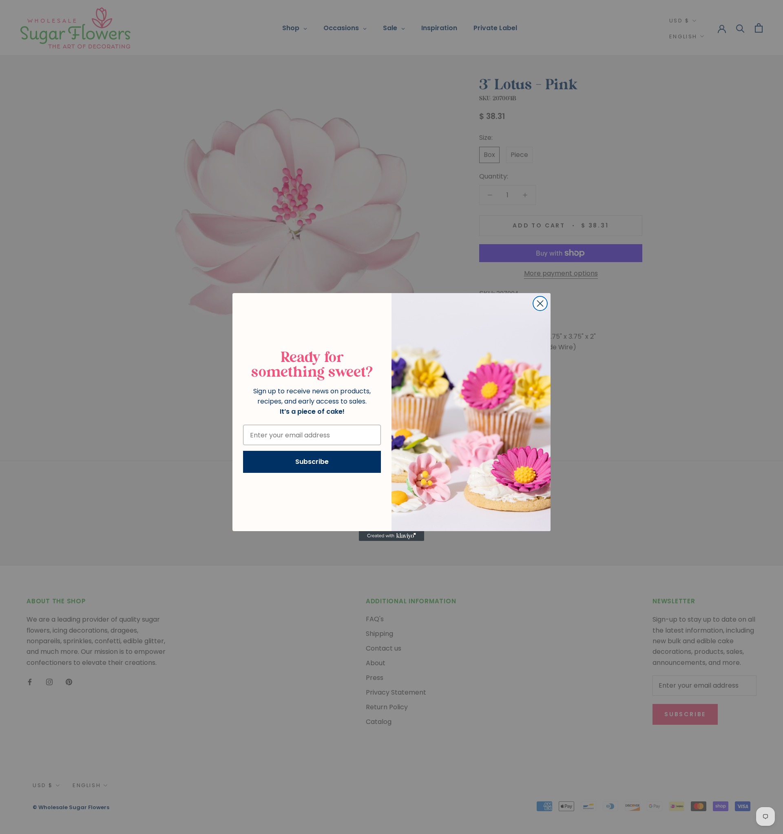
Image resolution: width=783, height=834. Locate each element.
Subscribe (312, 461)
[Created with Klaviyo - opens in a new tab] (391, 536)
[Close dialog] (540, 303)
